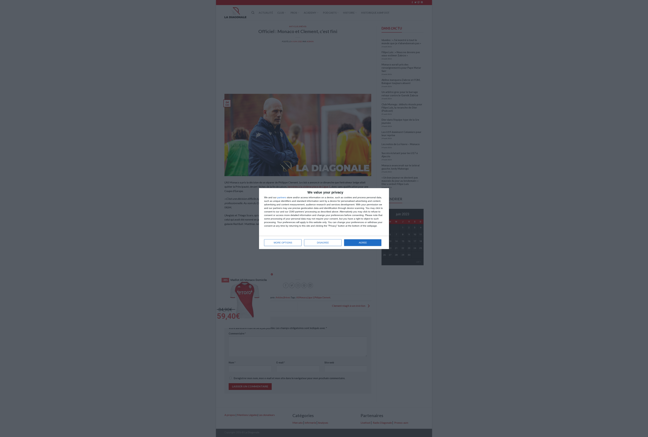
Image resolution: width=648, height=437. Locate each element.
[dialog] (324, 218)
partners (281, 197)
